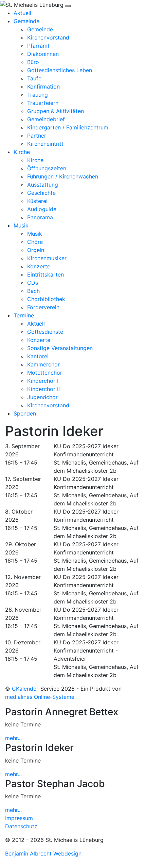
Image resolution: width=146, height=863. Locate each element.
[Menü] (68, 6)
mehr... (13, 738)
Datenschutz (21, 826)
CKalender (25, 688)
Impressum (19, 818)
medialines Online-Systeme (39, 696)
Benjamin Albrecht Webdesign (43, 853)
